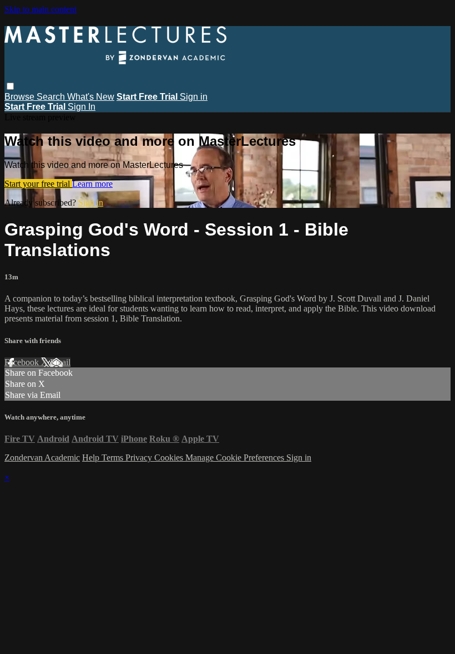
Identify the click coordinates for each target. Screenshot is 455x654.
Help (92, 457)
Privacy (139, 457)
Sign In (81, 106)
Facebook (22, 362)
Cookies (169, 457)
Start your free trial (38, 183)
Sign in (194, 96)
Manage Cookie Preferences (235, 457)
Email (60, 362)
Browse (20, 96)
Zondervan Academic (42, 457)
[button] (10, 86)
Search (52, 96)
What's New (90, 96)
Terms (113, 457)
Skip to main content (40, 9)
